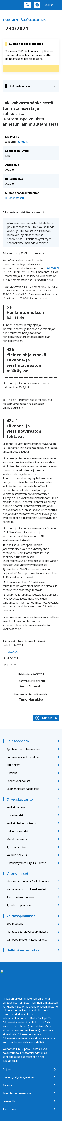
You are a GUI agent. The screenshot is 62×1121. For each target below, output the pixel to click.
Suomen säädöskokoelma (25, 20)
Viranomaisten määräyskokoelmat (28, 881)
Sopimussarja (15, 923)
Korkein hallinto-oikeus (21, 823)
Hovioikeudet (15, 815)
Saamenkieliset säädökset (23, 789)
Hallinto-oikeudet (17, 831)
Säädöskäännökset (18, 781)
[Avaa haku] (27, 5)
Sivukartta (9, 1101)
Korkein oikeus (16, 807)
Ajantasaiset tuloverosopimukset (27, 931)
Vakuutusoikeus (17, 855)
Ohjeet (7, 1069)
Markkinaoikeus (17, 839)
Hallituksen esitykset (24, 950)
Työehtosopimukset (19, 905)
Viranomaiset (17, 873)
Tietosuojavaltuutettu (20, 897)
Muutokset (13, 765)
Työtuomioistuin (17, 847)
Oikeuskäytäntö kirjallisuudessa (26, 863)
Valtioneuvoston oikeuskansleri (26, 889)
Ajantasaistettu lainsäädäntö (24, 749)
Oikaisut (12, 773)
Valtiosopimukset (21, 916)
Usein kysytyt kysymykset (18, 1077)
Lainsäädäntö (18, 741)
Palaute (7, 1085)
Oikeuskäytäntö (20, 799)
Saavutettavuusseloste (17, 1093)
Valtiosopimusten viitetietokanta (27, 939)
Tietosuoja (9, 1109)
